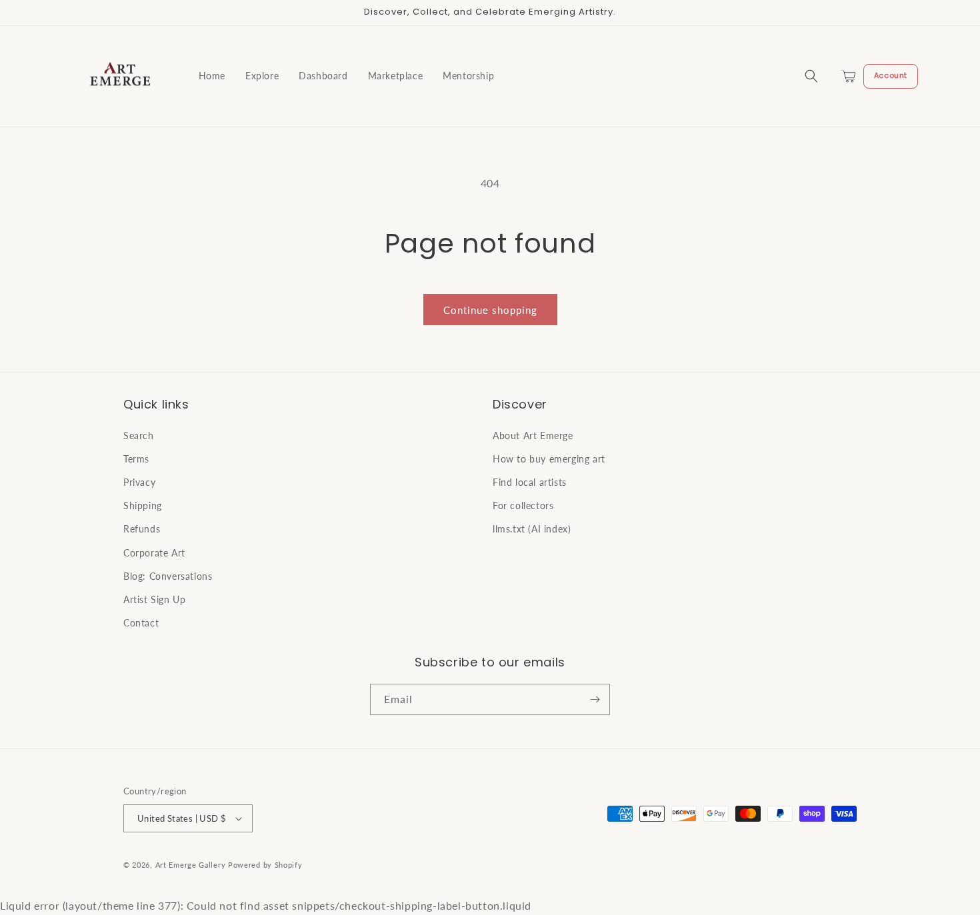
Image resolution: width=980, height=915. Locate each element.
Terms (136, 458)
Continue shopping (490, 310)
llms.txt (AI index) (532, 528)
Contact (141, 622)
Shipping (142, 505)
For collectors (523, 505)
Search (138, 435)
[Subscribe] (594, 699)
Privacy (139, 482)
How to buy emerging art (549, 458)
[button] (811, 76)
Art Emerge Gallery (190, 864)
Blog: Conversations (167, 576)
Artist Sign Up (154, 599)
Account (890, 75)
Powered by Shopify (265, 864)
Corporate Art (154, 552)
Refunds (141, 528)
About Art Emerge (533, 435)
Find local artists (530, 482)
